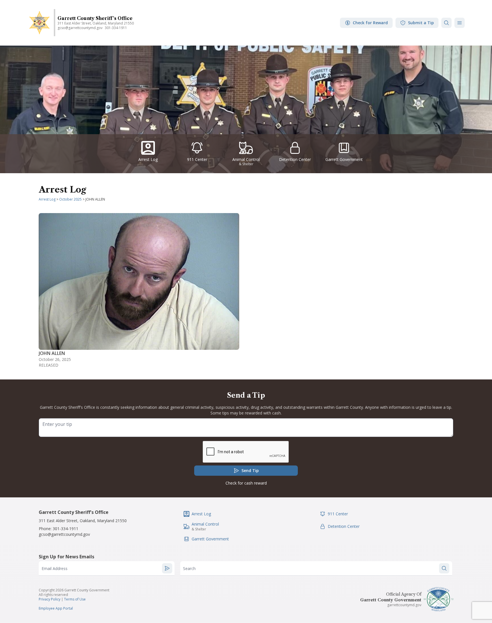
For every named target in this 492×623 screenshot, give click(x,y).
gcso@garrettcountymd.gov (64, 534)
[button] (459, 23)
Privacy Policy (49, 599)
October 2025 (70, 199)
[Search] (446, 23)
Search (189, 568)
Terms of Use (75, 599)
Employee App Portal (56, 608)
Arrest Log (47, 199)
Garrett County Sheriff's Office (95, 18)
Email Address (54, 568)
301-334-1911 (116, 27)
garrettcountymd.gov (404, 604)
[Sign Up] (167, 568)
